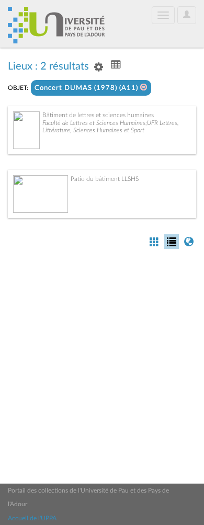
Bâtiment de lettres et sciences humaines (98, 115)
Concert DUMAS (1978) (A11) (87, 88)
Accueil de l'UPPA (32, 518)
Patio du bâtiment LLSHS (105, 179)
